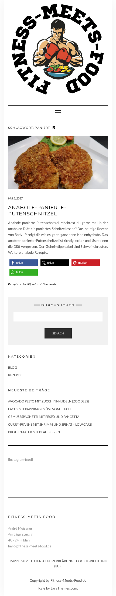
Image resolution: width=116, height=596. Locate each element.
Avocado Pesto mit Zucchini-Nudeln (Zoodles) (48, 401)
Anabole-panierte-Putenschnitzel (37, 211)
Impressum (19, 561)
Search (58, 333)
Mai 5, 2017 (15, 198)
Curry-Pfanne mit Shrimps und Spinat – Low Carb (50, 424)
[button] (23, 262)
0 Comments (48, 284)
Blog (12, 367)
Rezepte (13, 284)
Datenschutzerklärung (52, 561)
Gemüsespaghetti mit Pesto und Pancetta (43, 417)
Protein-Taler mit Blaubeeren (34, 432)
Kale (41, 588)
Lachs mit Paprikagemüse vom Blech (39, 409)
